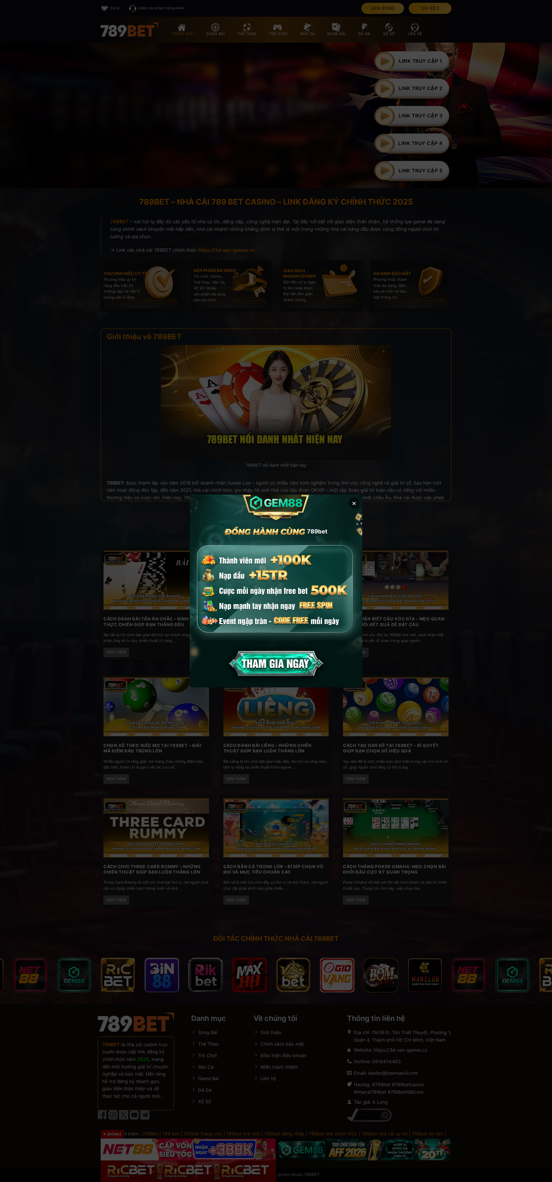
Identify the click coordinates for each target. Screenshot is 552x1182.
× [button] (354, 502)
